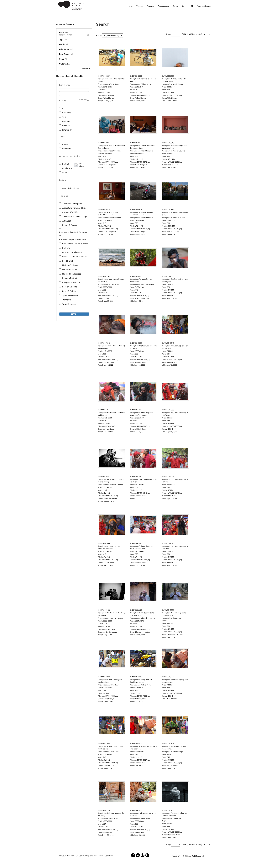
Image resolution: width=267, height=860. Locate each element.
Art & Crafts (67, 221)
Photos (65, 144)
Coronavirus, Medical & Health (75, 244)
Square (65, 172)
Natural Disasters (69, 269)
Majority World (176, 856)
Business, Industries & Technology (73, 232)
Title (64, 117)
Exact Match (82, 100)
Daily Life (66, 248)
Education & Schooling (72, 252)
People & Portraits (70, 278)
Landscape (67, 168)
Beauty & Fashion (69, 225)
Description (67, 121)
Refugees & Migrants (71, 282)
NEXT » (207, 34)
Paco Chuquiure (109, 165)
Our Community (82, 856)
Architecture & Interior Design (74, 216)
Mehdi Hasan (172, 98)
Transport (66, 300)
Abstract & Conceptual (72, 203)
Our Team (71, 856)
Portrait (65, 164)
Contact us (93, 856)
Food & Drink (67, 261)
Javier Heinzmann (110, 499)
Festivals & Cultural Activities (74, 256)
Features (150, 6)
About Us (62, 856)
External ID (67, 130)
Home (130, 6)
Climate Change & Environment (72, 239)
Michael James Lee (142, 632)
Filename (66, 125)
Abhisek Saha (172, 295)
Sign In (184, 6)
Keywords (66, 113)
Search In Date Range (70, 188)
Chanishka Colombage (175, 635)
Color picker (81, 164)
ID (63, 108)
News (175, 6)
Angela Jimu (108, 298)
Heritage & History (70, 265)
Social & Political (69, 291)
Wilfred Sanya (108, 98)
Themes (139, 6)
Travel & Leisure (69, 304)
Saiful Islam (107, 832)
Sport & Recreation (70, 295)
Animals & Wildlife (69, 212)
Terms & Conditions (105, 856)
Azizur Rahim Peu (142, 298)
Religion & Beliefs (69, 287)
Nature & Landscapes (71, 274)
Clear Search (85, 69)
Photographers (163, 6)
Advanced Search (204, 6)
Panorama (66, 149)
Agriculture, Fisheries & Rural (74, 208)
